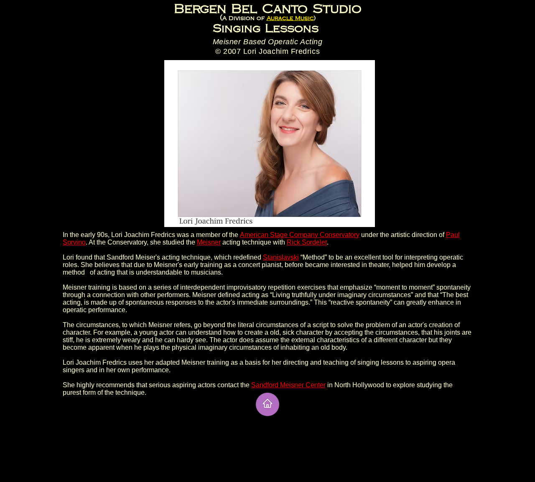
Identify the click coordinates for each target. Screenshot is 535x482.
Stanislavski (281, 257)
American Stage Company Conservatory (299, 234)
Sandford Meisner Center (288, 385)
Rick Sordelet (307, 242)
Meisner (209, 242)
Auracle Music (290, 18)
